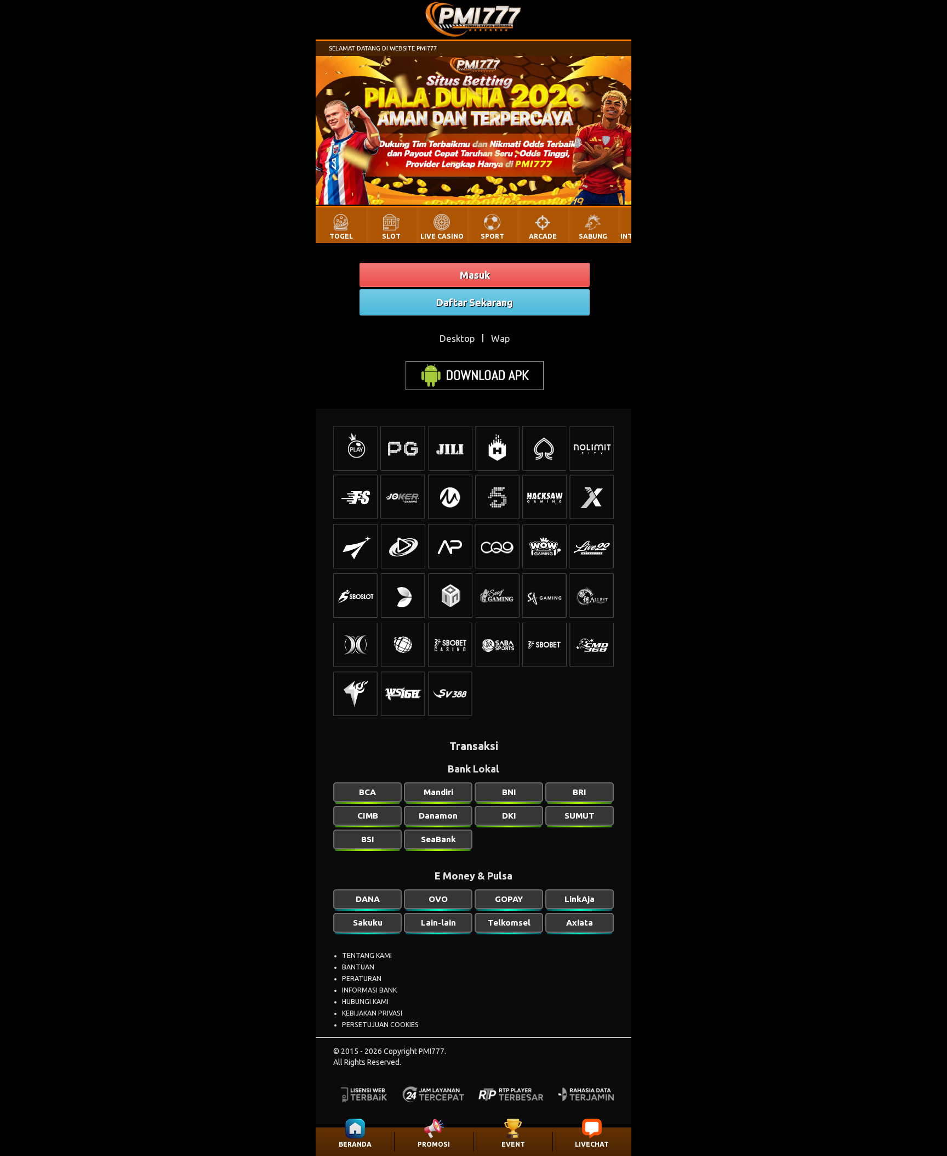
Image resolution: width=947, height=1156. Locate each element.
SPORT (492, 236)
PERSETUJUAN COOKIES (380, 1024)
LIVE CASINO (442, 236)
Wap (500, 338)
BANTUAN (358, 967)
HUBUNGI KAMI (365, 1001)
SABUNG (593, 236)
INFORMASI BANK (369, 990)
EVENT (513, 1144)
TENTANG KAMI (367, 955)
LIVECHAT (592, 1144)
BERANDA (355, 1144)
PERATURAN (361, 978)
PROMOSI (434, 1144)
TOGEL (341, 236)
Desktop (457, 338)
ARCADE (543, 236)
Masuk (475, 274)
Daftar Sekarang (474, 302)
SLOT (391, 236)
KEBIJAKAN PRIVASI (372, 1013)
